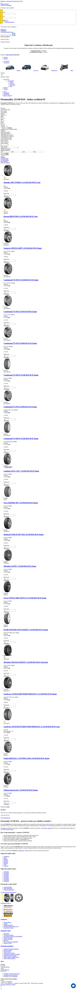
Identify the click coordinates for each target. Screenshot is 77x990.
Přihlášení (9, 5)
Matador (6, 859)
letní (42, 828)
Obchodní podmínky (7, 946)
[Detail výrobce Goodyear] (8, 914)
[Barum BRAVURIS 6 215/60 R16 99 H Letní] (8, 208)
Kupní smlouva (7, 951)
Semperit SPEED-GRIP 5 (23, 248)
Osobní (18, 70)
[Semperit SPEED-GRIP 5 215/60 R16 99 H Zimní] (8, 242)
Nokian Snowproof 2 (21, 790)
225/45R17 (6, 874)
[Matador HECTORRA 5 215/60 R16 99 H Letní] (8, 175)
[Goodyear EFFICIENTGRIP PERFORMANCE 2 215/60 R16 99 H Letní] (8, 719)
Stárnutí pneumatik (8, 937)
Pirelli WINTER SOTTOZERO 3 (26, 630)
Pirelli (5, 864)
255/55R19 (6, 881)
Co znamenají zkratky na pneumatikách (13, 936)
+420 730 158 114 (9, 54)
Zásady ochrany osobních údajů (11, 957)
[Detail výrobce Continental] (8, 908)
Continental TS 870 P (21, 280)
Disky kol (6, 940)
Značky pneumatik (8, 939)
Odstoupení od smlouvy (9, 953)
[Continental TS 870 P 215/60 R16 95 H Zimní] (8, 274)
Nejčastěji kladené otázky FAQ (11, 926)
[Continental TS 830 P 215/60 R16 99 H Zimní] (7, 369)
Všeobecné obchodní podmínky (11, 949)
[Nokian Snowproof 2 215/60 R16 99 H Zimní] (8, 784)
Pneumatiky (6, 62)
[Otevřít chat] (73, 985)
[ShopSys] (8, 984)
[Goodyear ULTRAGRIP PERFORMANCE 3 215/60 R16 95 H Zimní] (8, 688)
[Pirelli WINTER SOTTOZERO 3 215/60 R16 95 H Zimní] (7, 623)
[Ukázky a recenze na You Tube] (12, 973)
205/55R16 (6, 873)
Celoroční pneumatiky (9, 889)
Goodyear (6, 866)
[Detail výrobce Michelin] (8, 912)
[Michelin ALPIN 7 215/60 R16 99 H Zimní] (8, 560)
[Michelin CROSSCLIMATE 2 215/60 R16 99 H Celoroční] (8, 655)
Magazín (6, 58)
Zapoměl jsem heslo (9, 22)
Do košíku (6, 196)
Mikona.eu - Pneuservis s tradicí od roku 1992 (11, 1)
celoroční (50, 828)
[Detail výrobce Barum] (8, 906)
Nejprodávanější (4, 158)
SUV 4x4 (35, 70)
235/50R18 (6, 880)
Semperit (6, 860)
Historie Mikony (7, 922)
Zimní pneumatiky (8, 888)
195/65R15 (6, 871)
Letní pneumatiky (8, 887)
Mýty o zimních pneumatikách (11, 941)
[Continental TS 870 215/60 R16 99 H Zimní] (8, 305)
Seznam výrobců (8, 943)
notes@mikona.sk (5, 969)
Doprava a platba (8, 950)
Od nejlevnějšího (5, 160)
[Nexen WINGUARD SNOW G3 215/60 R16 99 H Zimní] (7, 592)
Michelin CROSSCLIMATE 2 (26, 662)
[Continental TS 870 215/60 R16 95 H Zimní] (8, 337)
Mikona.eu (62, 103)
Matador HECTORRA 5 (22, 182)
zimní (45, 828)
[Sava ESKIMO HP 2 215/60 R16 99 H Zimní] (7, 496)
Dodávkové (54, 70)
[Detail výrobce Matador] (8, 910)
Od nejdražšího (4, 161)
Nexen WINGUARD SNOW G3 (25, 598)
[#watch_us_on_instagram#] (11, 976)
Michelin (6, 863)
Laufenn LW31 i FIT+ (21, 471)
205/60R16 (6, 875)
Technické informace (9, 935)
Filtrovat (3, 130)
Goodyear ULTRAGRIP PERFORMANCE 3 (30, 694)
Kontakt (5, 57)
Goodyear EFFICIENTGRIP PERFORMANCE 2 (32, 727)
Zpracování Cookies (8, 927)
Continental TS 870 (20, 312)
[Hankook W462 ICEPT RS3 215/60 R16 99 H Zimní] (8, 528)
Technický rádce (6, 931)
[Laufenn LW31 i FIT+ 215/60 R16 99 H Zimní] (7, 464)
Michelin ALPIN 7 (20, 566)
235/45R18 (6, 878)
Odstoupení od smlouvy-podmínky (12, 954)
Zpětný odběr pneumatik (9, 958)
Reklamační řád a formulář (10, 955)
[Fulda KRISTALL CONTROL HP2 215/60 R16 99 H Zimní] (8, 752)
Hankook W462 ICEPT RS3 (24, 534)
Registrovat (3, 29)
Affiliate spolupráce (8, 925)
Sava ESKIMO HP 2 (21, 503)
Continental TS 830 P (21, 375)
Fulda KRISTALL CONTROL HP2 (26, 758)
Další (8, 162)
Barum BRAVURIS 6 (21, 216)
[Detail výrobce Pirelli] (8, 916)
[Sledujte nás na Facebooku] (11, 975)
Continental (6, 856)
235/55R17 (6, 877)
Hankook (6, 861)
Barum (5, 857)
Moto (71, 70)
